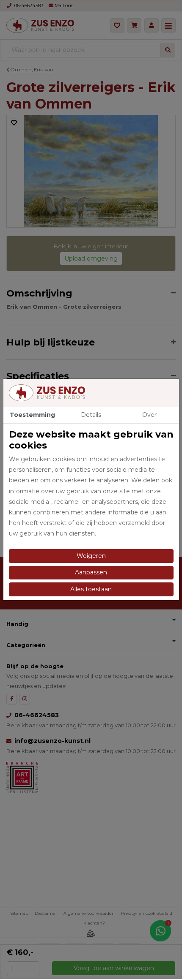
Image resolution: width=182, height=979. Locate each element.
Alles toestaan (91, 589)
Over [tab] (149, 415)
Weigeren (91, 556)
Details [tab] (91, 415)
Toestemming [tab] (32, 415)
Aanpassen (91, 572)
